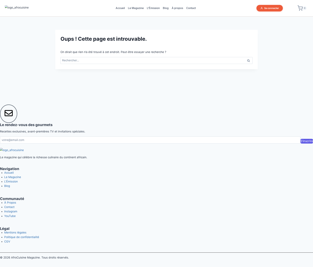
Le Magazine (136, 8)
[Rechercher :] (156, 60)
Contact (191, 8)
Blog (166, 8)
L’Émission (153, 8)
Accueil (120, 8)
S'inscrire (306, 141)
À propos (177, 8)
